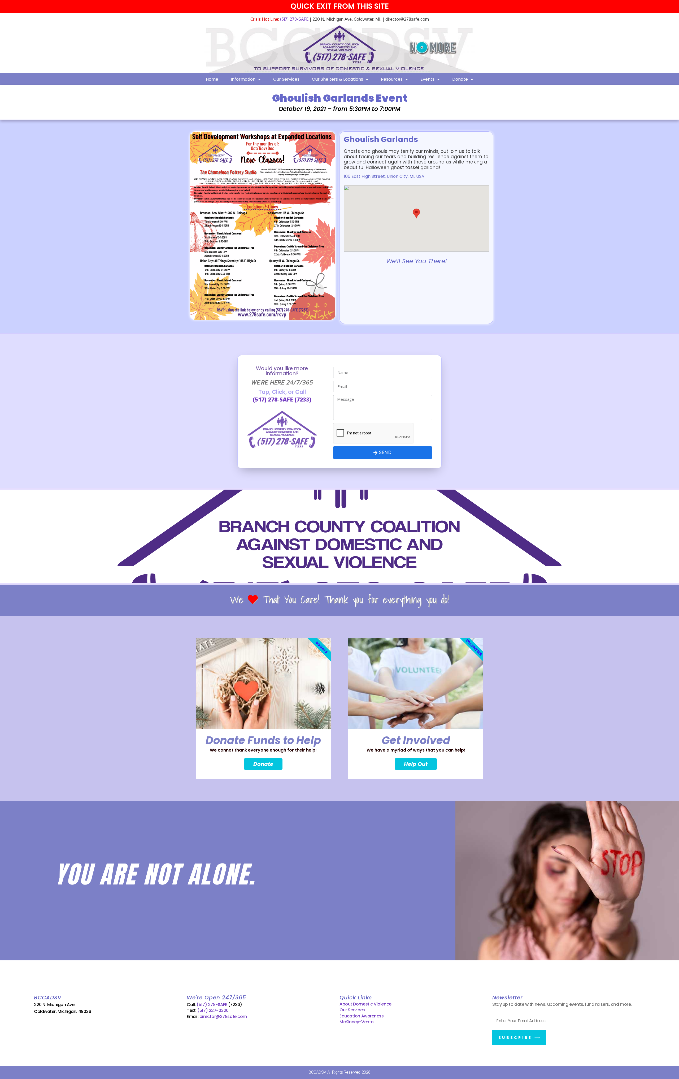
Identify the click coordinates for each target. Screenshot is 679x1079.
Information (243, 79)
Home (212, 79)
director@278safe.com (223, 1016)
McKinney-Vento (357, 1022)
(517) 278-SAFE (293, 19)
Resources (392, 79)
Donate (460, 79)
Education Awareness (362, 1016)
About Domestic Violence (365, 1004)
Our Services (286, 79)
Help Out (416, 764)
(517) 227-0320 (213, 1010)
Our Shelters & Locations (337, 79)
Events (427, 79)
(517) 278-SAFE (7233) (282, 399)
